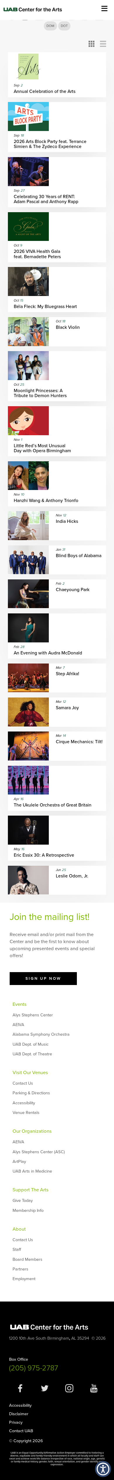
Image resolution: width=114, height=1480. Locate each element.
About (19, 1229)
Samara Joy (67, 707)
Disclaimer (18, 1413)
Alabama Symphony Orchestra (41, 1034)
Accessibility (24, 1102)
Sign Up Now (43, 978)
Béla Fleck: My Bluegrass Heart (45, 306)
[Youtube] (93, 1391)
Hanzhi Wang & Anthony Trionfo (46, 500)
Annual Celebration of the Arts (44, 91)
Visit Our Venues (30, 1073)
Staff (17, 1249)
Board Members (27, 1259)
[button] (103, 1469)
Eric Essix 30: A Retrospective (44, 855)
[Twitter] (44, 1391)
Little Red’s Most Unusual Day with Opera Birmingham (42, 448)
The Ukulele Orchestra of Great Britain (52, 805)
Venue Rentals (26, 1112)
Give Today (23, 1200)
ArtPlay (19, 1161)
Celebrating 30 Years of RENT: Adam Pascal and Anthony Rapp (46, 199)
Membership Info (28, 1210)
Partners (20, 1269)
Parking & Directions (31, 1093)
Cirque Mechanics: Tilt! (79, 741)
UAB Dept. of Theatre (32, 1054)
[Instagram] (69, 1391)
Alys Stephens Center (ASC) (39, 1151)
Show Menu (104, 8)
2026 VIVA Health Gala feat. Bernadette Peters (37, 254)
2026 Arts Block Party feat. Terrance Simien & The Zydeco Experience (50, 144)
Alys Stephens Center (33, 1015)
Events (20, 1004)
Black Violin (68, 327)
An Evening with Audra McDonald (48, 653)
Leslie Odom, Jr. (72, 876)
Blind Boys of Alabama (78, 555)
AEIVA (18, 1024)
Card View (92, 44)
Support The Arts (31, 1190)
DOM (50, 26)
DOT (64, 26)
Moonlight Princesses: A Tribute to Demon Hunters (40, 393)
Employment (24, 1278)
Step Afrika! (67, 673)
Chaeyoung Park (72, 589)
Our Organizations (32, 1131)
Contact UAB (21, 1430)
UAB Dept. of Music (31, 1044)
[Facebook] (20, 1391)
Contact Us (23, 1083)
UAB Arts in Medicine (32, 1171)
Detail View (103, 44)
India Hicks (67, 521)
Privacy (16, 1422)
